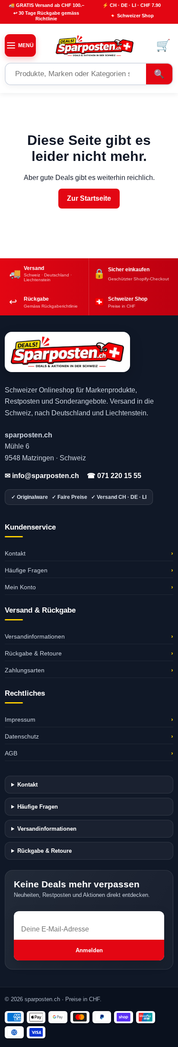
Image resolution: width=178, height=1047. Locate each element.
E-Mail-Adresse (37, 915)
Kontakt (89, 553)
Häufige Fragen (89, 570)
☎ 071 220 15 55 (114, 475)
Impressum (89, 719)
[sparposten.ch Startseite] (94, 45)
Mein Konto (89, 587)
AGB (89, 753)
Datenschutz (89, 736)
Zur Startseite (89, 198)
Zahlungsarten (89, 670)
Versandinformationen (89, 636)
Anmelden (89, 950)
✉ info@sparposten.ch (42, 475)
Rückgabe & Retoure (89, 653)
